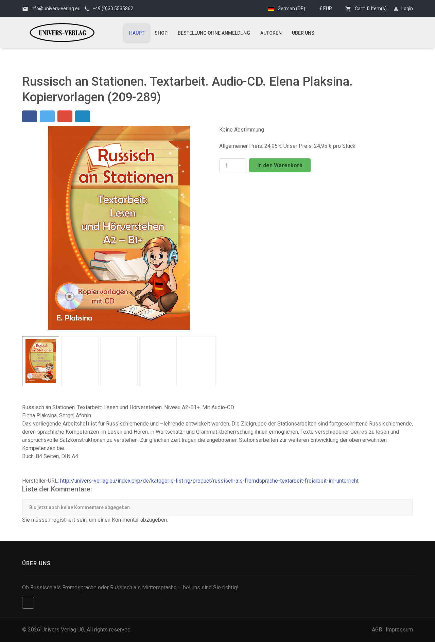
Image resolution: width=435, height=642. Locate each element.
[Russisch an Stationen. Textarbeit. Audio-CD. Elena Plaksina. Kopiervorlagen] (119, 227)
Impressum (399, 629)
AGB (377, 629)
